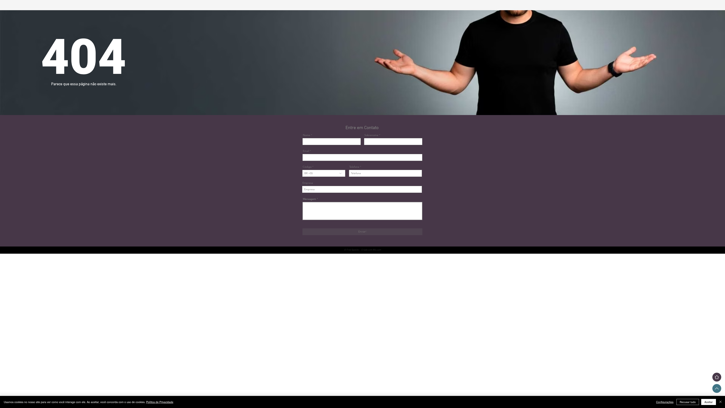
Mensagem (309, 199)
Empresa (307, 183)
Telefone (354, 166)
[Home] (716, 377)
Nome (306, 135)
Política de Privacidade (159, 402)
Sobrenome (371, 135)
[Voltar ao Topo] (716, 388)
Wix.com (377, 250)
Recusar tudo (688, 402)
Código (307, 166)
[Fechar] (720, 402)
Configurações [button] (664, 402)
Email (306, 151)
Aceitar (708, 402)
